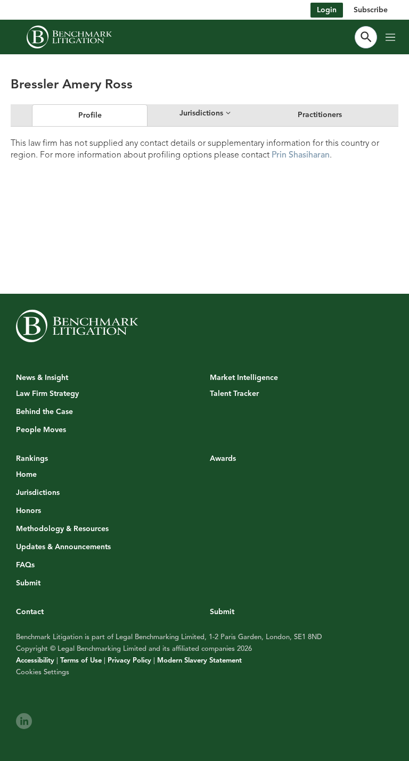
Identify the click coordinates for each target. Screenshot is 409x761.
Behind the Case (44, 412)
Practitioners (320, 114)
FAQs (25, 565)
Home (26, 474)
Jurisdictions (38, 493)
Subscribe (371, 9)
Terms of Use (81, 660)
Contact (30, 611)
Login (327, 9)
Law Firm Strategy (47, 394)
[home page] (69, 37)
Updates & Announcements (63, 547)
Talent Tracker (234, 394)
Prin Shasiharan (301, 155)
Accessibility (35, 660)
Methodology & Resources (62, 529)
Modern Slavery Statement (199, 660)
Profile (90, 115)
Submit (28, 583)
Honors (28, 511)
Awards (223, 458)
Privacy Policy (129, 660)
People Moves (41, 430)
